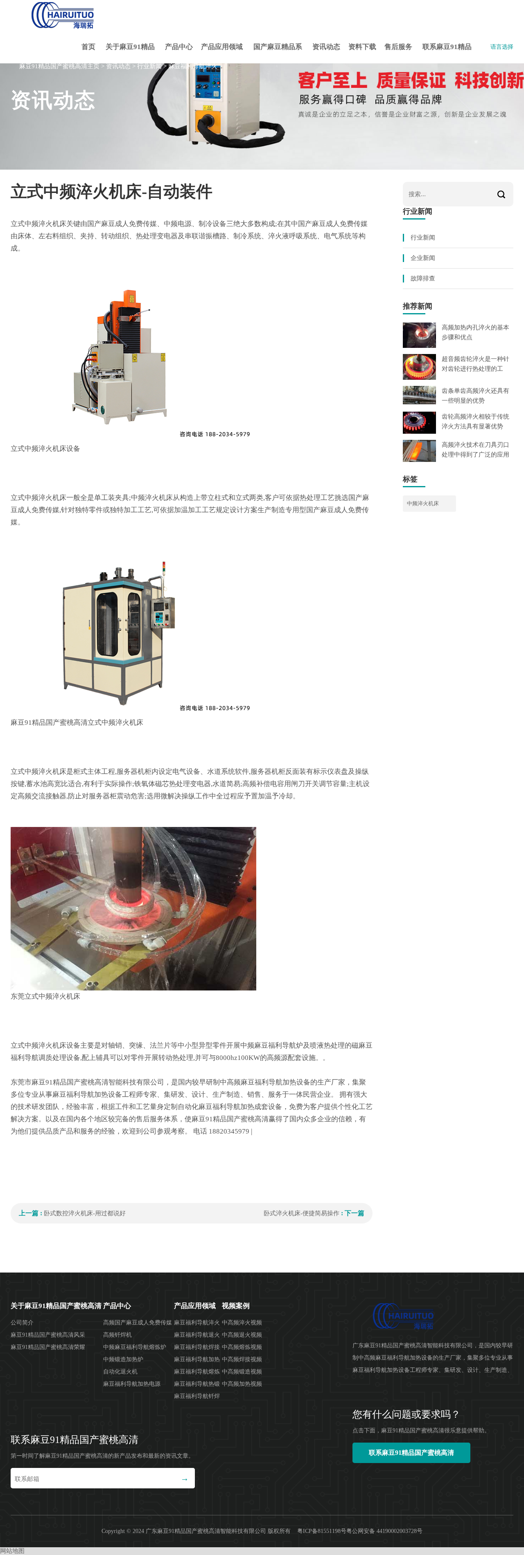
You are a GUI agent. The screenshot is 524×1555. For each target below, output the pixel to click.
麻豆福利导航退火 (197, 1335)
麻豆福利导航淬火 (192, 66)
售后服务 (398, 47)
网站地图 (12, 1551)
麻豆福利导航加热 (197, 1359)
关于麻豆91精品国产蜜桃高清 (130, 53)
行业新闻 (149, 66)
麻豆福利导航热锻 (197, 1384)
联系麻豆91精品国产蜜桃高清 (447, 53)
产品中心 (179, 47)
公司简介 (22, 1323)
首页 (88, 47)
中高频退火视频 (242, 1335)
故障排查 (423, 278)
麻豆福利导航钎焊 (197, 1396)
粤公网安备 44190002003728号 (384, 1531)
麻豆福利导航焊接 (197, 1347)
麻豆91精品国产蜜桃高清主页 (59, 66)
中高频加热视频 (242, 1384)
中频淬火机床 (423, 503)
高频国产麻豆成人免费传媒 (137, 1323)
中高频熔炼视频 (242, 1347)
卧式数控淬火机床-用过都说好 (85, 1213)
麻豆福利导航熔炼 (197, 1372)
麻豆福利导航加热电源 (131, 1384)
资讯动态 (326, 47)
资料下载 (362, 47)
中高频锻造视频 (242, 1372)
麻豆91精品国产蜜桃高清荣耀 (48, 1347)
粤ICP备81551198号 (321, 1531)
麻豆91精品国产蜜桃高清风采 (48, 1335)
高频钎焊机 (117, 1335)
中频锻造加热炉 (123, 1359)
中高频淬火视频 (242, 1323)
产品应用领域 (222, 47)
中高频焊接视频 (242, 1359)
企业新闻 (423, 258)
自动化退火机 (120, 1372)
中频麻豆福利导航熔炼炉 (134, 1347)
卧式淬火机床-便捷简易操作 (301, 1213)
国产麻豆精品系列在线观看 (277, 53)
